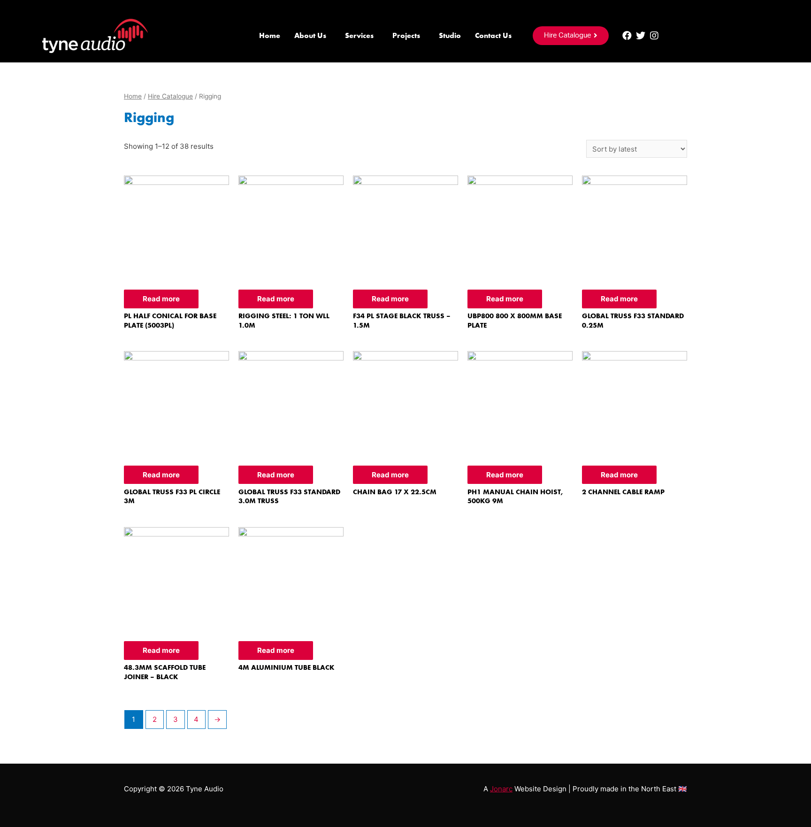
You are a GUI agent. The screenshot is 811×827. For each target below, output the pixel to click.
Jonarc (501, 788)
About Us (310, 35)
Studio (450, 35)
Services (359, 35)
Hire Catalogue (170, 96)
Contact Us (493, 35)
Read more (161, 298)
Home (269, 35)
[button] (571, 35)
